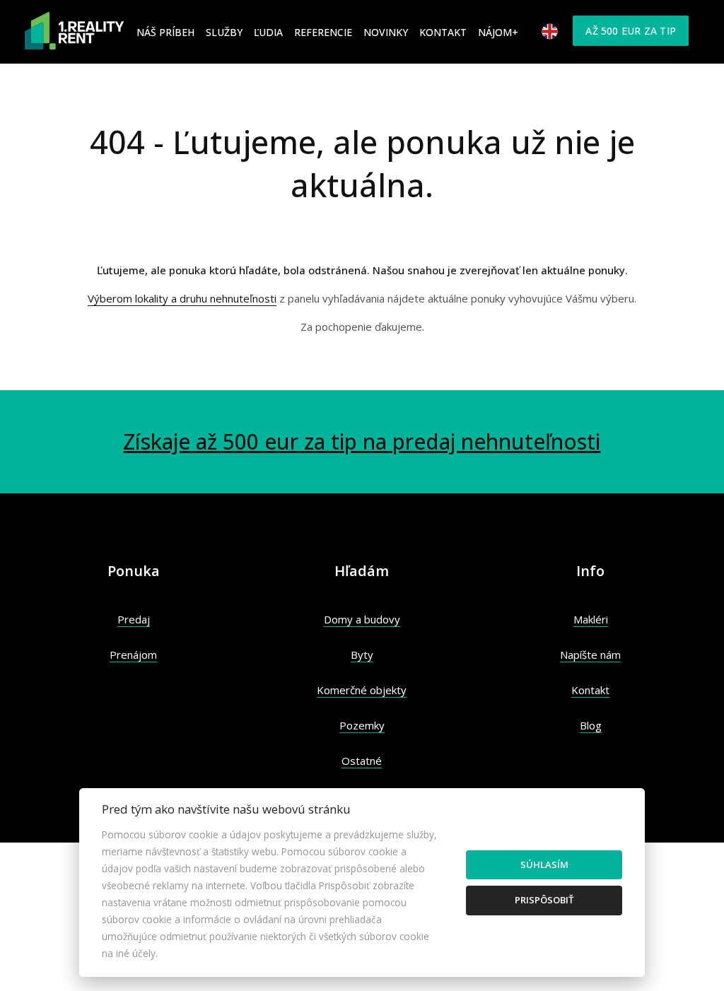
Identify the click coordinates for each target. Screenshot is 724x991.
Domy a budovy (362, 619)
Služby (224, 32)
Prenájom (133, 654)
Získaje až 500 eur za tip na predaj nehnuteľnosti (361, 441)
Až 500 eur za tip (630, 30)
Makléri (590, 619)
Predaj (133, 619)
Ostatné (361, 760)
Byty (362, 654)
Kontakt (443, 32)
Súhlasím (544, 864)
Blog (591, 725)
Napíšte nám (590, 654)
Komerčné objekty (362, 690)
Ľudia (268, 32)
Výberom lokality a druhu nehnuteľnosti (182, 298)
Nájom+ (498, 32)
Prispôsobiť (544, 899)
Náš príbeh (165, 32)
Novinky (385, 32)
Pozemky (362, 725)
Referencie (323, 32)
